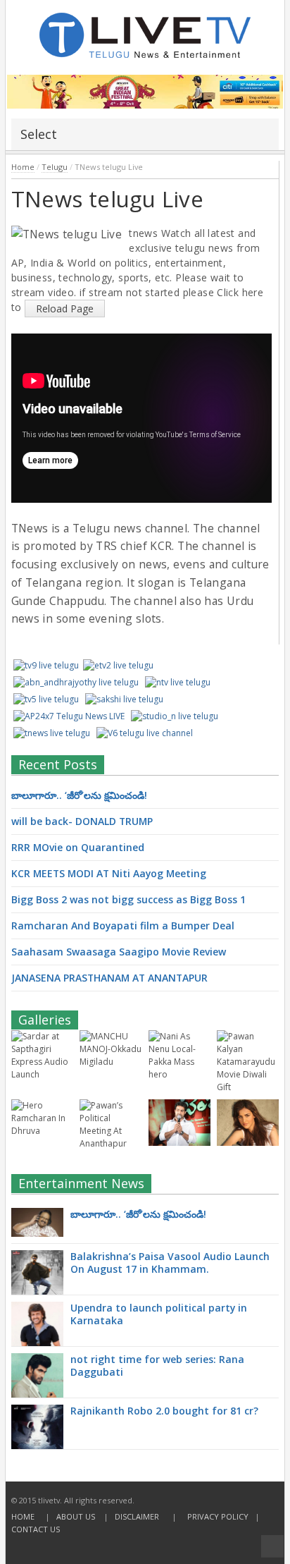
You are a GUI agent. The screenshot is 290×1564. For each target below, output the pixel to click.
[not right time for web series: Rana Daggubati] (37, 1376)
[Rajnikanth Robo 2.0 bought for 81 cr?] (37, 1442)
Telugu (55, 166)
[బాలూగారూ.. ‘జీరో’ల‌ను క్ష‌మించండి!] (37, 1222)
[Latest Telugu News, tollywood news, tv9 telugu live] (145, 31)
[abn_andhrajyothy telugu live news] (76, 682)
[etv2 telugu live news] (118, 665)
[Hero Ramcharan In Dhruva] (42, 1131)
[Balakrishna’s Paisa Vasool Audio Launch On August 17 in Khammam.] (37, 1287)
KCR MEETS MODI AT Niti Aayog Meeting (108, 873)
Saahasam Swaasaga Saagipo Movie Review (118, 951)
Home (22, 166)
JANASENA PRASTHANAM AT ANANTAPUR (109, 977)
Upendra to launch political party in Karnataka (158, 1314)
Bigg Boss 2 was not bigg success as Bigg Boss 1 (128, 899)
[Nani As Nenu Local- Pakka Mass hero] (179, 1074)
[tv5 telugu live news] (46, 699)
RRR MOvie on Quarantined (77, 847)
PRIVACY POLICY (217, 1516)
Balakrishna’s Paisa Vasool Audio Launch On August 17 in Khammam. (170, 1263)
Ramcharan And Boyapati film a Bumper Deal (122, 925)
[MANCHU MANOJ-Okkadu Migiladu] (110, 1062)
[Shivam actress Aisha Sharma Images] (248, 1143)
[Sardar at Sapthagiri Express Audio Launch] (42, 1074)
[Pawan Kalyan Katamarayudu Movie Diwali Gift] (248, 1087)
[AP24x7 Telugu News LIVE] (69, 716)
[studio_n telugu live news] (174, 716)
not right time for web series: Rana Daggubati (157, 1365)
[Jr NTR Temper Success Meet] (179, 1143)
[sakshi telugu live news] (124, 699)
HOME (22, 1516)
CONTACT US (35, 1529)
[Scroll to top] (272, 1546)
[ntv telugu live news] (178, 682)
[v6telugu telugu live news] (144, 733)
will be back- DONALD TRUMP (82, 821)
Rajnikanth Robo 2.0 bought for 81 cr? (164, 1410)
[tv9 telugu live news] (46, 665)
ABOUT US (75, 1516)
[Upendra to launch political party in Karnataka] (37, 1330)
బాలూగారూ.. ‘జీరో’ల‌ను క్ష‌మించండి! (79, 795)
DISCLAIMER (137, 1516)
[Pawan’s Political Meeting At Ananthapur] (110, 1143)
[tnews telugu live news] (51, 733)
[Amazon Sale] (145, 92)
